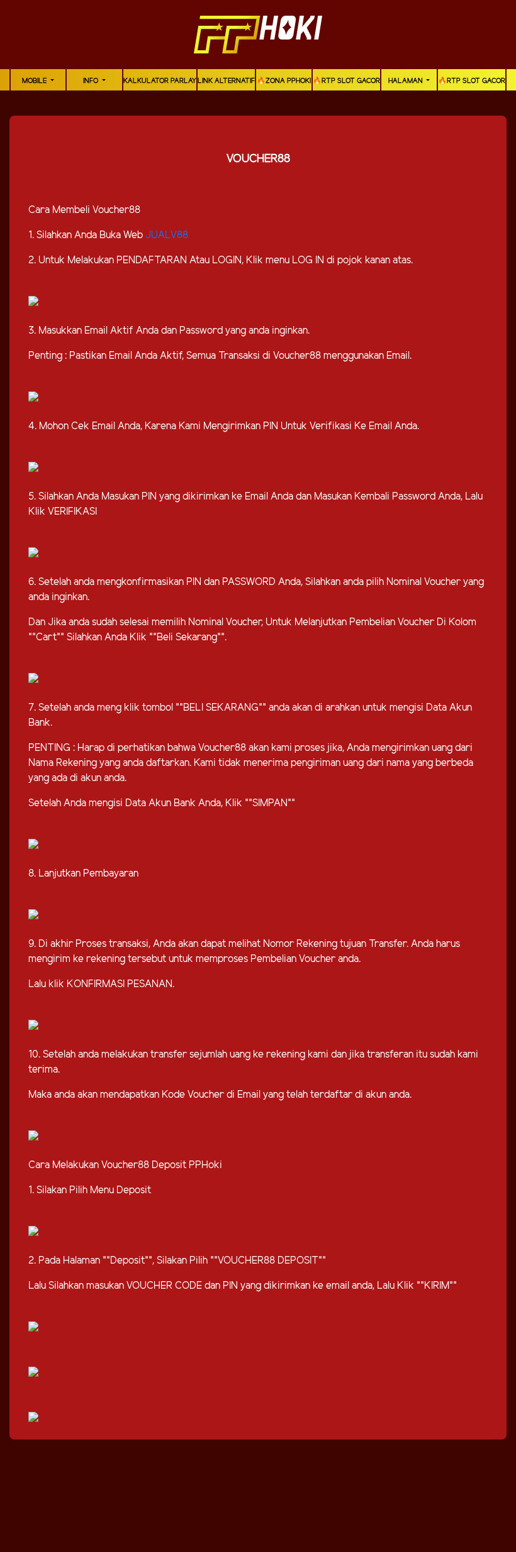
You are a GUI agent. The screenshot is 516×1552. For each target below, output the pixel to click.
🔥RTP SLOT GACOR (346, 81)
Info (91, 81)
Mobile (35, 81)
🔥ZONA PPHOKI (284, 81)
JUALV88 (166, 235)
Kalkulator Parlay (159, 81)
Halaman (406, 81)
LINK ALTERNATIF (226, 81)
